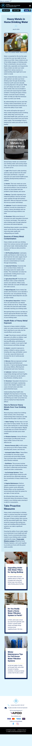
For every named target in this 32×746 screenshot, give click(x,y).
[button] (30, 5)
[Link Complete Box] (16, 571)
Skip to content (5, 1)
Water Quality (23, 52)
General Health (15, 52)
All (10, 52)
